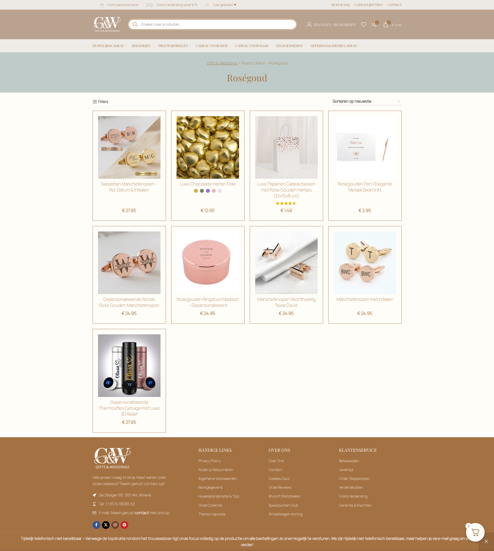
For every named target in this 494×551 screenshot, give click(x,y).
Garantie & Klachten (355, 505)
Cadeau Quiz (279, 478)
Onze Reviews (280, 487)
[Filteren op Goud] (129, 147)
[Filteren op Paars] (208, 262)
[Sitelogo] (107, 24)
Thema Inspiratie (211, 514)
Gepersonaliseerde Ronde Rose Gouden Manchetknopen (129, 302)
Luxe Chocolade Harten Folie (208, 184)
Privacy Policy (209, 460)
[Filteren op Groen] (286, 147)
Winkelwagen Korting (286, 514)
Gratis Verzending (353, 496)
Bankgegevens (210, 487)
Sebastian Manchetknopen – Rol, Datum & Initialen (129, 187)
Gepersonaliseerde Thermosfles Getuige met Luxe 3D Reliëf (129, 408)
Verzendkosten (351, 487)
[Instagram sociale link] (115, 525)
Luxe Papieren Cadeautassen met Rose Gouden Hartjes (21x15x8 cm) (286, 190)
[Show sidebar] (100, 101)
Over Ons (276, 460)
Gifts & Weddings (222, 63)
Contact (275, 469)
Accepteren (470, 544)
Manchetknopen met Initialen (365, 299)
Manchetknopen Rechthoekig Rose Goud (286, 302)
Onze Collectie (210, 505)
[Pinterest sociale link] (124, 525)
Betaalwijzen (349, 460)
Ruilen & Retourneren (215, 469)
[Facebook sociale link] (96, 525)
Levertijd (346, 469)
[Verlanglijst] (363, 24)
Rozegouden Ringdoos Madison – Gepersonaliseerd (208, 302)
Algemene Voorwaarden (217, 478)
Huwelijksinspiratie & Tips (218, 496)
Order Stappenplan (354, 478)
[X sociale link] (106, 525)
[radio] (196, 191)
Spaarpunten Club (283, 505)
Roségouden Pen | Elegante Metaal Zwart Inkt (365, 187)
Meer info (441, 544)
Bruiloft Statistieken (285, 496)
